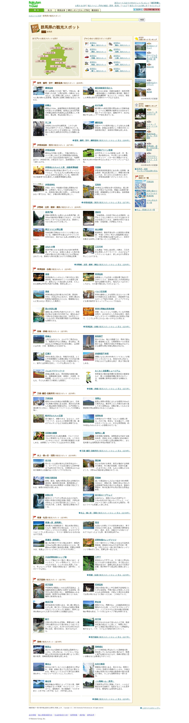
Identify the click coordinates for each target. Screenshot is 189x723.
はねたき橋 (50, 247)
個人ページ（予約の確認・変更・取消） (104, 6)
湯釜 (47, 291)
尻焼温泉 (99, 584)
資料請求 (90, 715)
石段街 (98, 184)
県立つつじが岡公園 (54, 229)
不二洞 (48, 122)
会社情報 (32, 715)
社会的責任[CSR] (61, 715)
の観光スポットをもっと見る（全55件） (109, 389)
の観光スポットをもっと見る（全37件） (110, 637)
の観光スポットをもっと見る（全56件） (112, 699)
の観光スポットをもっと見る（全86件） (102, 140)
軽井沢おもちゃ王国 (54, 416)
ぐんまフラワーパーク (55, 371)
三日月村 (99, 247)
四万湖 (98, 619)
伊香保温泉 (50, 150)
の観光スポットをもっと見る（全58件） (106, 451)
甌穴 (47, 619)
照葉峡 (98, 478)
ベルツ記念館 (101, 291)
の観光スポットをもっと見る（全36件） (107, 327)
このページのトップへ (151, 708)
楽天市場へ (155, 3)
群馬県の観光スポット (60, 27)
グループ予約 (83, 10)
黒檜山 (48, 336)
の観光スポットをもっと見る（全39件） (109, 575)
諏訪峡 (98, 460)
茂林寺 (98, 212)
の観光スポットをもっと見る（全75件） (107, 202)
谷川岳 (48, 460)
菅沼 (97, 522)
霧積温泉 (49, 88)
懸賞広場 (61, 10)
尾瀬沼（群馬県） (53, 540)
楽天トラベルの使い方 (138, 6)
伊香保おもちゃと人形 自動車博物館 (61, 167)
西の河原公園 (51, 309)
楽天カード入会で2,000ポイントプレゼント (131, 3)
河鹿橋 (98, 167)
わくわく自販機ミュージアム (107, 371)
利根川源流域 (51, 478)
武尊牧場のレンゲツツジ (105, 540)
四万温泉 (49, 584)
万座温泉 (49, 398)
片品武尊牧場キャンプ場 (56, 557)
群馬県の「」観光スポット (98, 44)
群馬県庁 (99, 336)
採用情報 (73, 715)
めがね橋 (99, 105)
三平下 (98, 557)
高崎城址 (99, 647)
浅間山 (98, 398)
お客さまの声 (80, 6)
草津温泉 (99, 274)
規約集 (82, 715)
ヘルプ (125, 6)
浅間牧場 (99, 416)
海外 (49, 10)
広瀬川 (48, 353)
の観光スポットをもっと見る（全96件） (103, 265)
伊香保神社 (50, 184)
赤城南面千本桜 (102, 353)
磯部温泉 (99, 122)
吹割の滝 (49, 495)
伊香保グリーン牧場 (103, 150)
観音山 (48, 647)
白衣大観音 (100, 664)
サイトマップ (154, 6)
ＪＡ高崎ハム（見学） (104, 681)
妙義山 (48, 105)
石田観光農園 (51, 433)
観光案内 (95, 10)
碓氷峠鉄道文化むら (103, 88)
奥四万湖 (49, 602)
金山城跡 (99, 229)
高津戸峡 (49, 212)
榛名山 (48, 664)
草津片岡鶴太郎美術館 (104, 309)
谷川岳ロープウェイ (103, 495)
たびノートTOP (35, 16)
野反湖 (98, 602)
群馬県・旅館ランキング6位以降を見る (147, 170)
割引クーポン (72, 10)
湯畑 (47, 274)
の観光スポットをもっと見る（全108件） (105, 513)
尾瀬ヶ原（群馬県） (54, 522)
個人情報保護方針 (45, 715)
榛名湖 (48, 681)
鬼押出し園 (100, 433)
